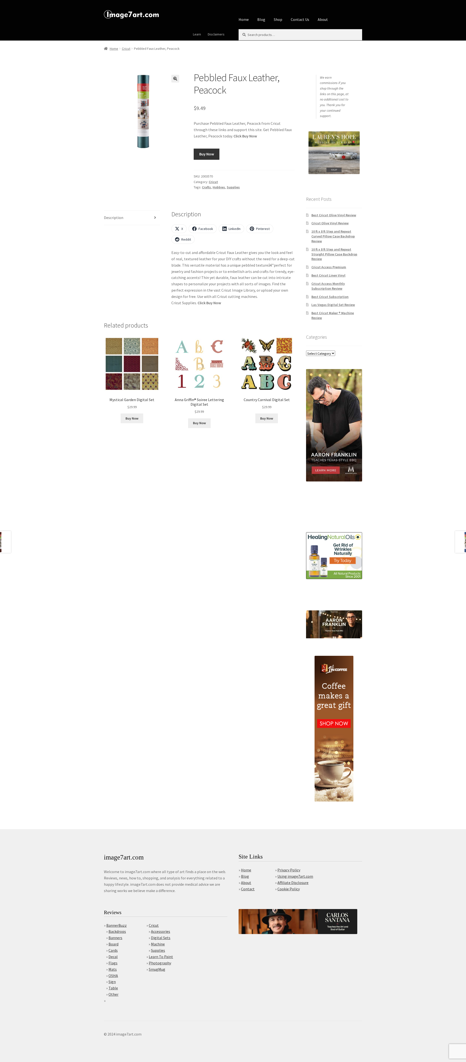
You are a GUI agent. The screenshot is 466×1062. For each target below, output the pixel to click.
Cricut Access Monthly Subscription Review (328, 286)
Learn (197, 34)
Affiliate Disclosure (292, 882)
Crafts (206, 187)
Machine (158, 944)
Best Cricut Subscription (330, 297)
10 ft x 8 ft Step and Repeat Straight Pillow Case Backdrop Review (334, 254)
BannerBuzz (116, 925)
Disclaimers (216, 34)
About (323, 19)
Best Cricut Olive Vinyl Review (333, 215)
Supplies (233, 187)
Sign (112, 981)
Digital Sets (160, 937)
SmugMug (157, 969)
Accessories (160, 931)
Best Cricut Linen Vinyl (328, 275)
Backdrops (117, 931)
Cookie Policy (288, 888)
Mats (112, 969)
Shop (278, 19)
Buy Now (206, 154)
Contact (248, 888)
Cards (113, 950)
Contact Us (300, 19)
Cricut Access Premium (328, 267)
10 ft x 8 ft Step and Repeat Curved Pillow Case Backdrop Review (333, 236)
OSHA (113, 975)
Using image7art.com (295, 876)
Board (113, 944)
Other (113, 994)
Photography (160, 963)
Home (244, 19)
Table (113, 988)
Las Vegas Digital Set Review (333, 305)
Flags (112, 963)
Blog (261, 19)
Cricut (126, 48)
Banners (115, 937)
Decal (113, 956)
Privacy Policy (288, 870)
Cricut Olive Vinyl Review (330, 223)
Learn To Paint (161, 956)
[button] (175, 79)
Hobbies (219, 187)
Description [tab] (113, 217)
